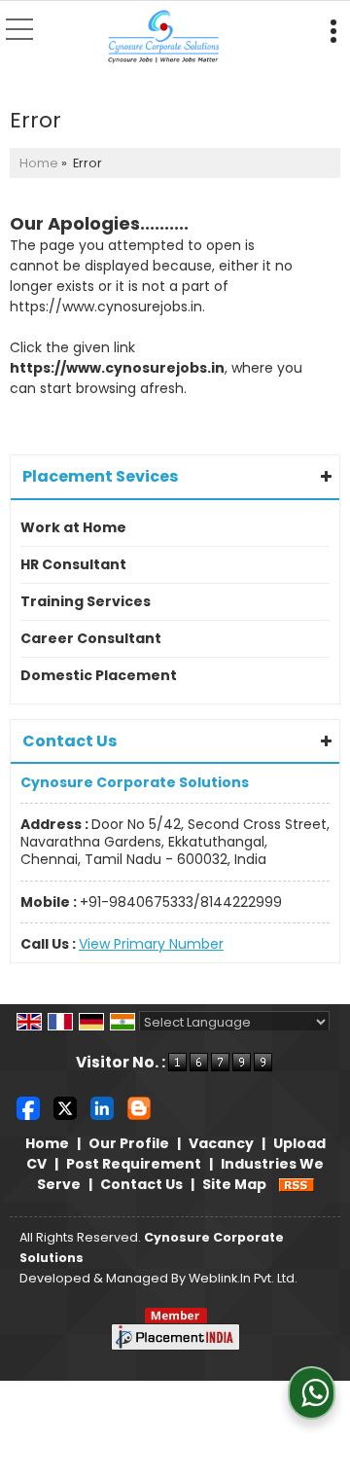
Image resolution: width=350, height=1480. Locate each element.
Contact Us (141, 1184)
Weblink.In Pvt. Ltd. (243, 1278)
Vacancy (221, 1143)
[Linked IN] (102, 1107)
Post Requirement (133, 1163)
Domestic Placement (98, 675)
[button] (151, 944)
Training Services (85, 601)
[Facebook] (28, 1107)
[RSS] (296, 1184)
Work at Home (73, 527)
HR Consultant (73, 564)
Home (38, 163)
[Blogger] (139, 1107)
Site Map (234, 1184)
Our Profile (128, 1143)
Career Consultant (90, 638)
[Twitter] (65, 1107)
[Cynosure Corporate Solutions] (164, 38)
